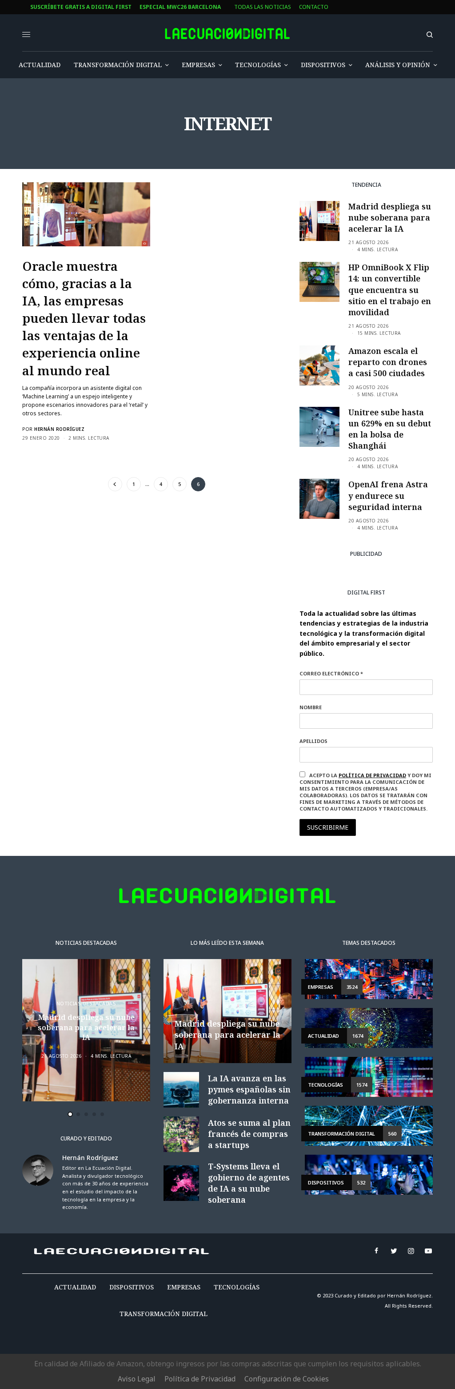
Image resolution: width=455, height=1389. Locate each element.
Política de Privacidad (199, 1379)
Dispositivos (131, 1287)
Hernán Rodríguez (59, 429)
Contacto (313, 7)
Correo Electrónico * (331, 673)
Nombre (310, 707)
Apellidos (313, 741)
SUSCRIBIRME (327, 827)
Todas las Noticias (262, 7)
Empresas (183, 1287)
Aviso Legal (137, 1379)
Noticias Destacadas (86, 1003)
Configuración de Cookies (286, 1379)
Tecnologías (236, 1287)
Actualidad (75, 1287)
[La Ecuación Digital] (227, 34)
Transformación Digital (164, 1313)
